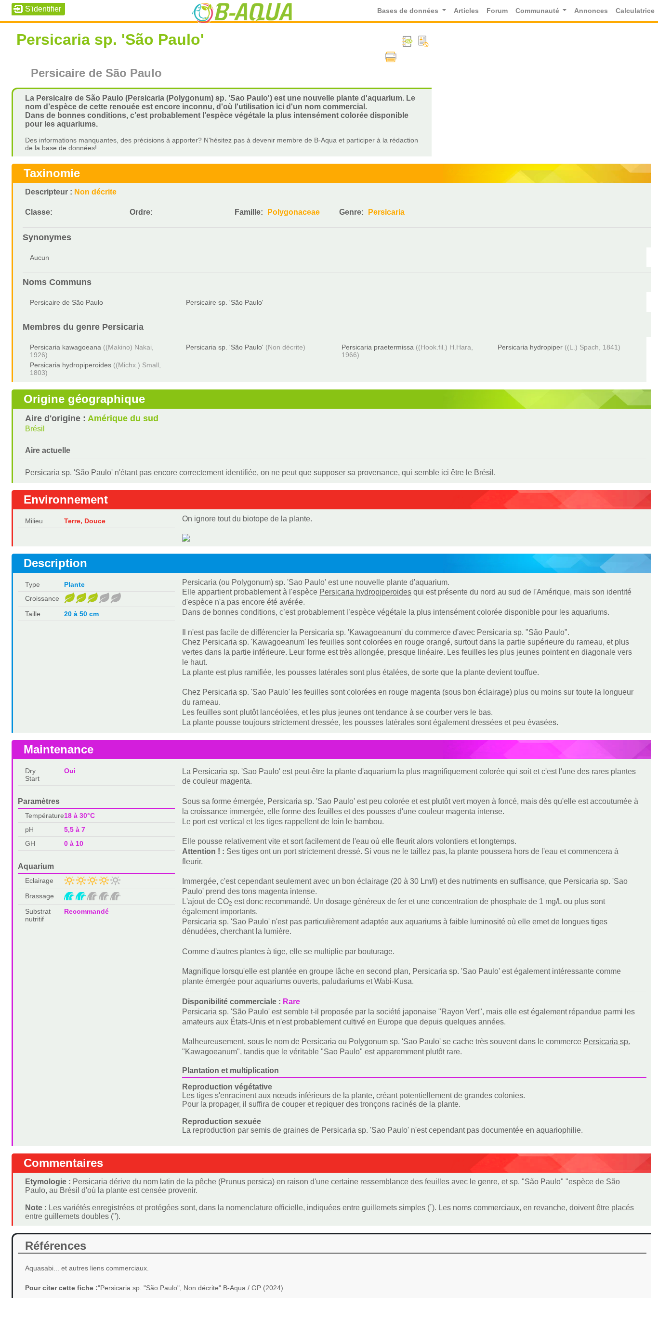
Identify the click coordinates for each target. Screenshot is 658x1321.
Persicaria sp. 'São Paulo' (224, 347)
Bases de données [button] (408, 10)
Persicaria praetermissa (378, 347)
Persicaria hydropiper (530, 347)
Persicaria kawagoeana (65, 347)
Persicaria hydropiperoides (70, 365)
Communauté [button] (538, 10)
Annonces (591, 10)
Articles (466, 10)
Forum (497, 10)
